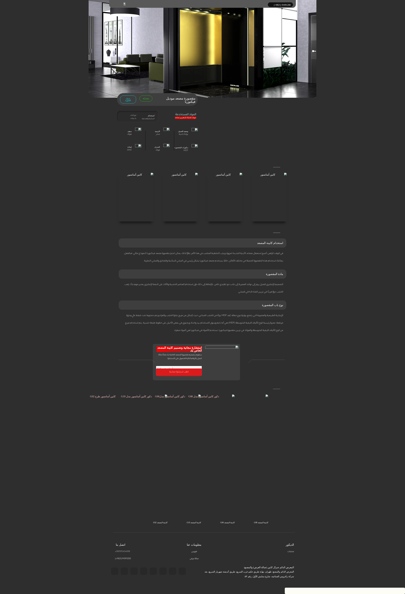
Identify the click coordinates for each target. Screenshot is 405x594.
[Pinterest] (172, 571)
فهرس (194, 551)
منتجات (290, 551)
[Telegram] (153, 571)
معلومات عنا (194, 544)
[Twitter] (182, 571)
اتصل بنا (120, 544)
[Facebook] (134, 571)
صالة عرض (194, 559)
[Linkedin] (114, 571)
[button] (146, 99)
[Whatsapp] (163, 571)
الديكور (290, 544)
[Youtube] (124, 571)
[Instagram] (143, 571)
